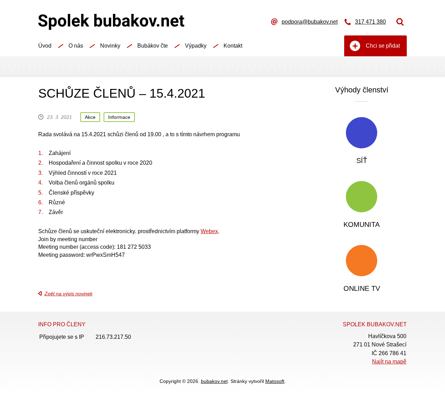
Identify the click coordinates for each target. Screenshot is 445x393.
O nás (75, 46)
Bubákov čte (152, 46)
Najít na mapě (389, 362)
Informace (119, 117)
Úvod (44, 46)
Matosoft (274, 381)
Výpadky (196, 46)
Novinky (110, 46)
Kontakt (233, 46)
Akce (90, 117)
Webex (209, 231)
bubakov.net (214, 381)
